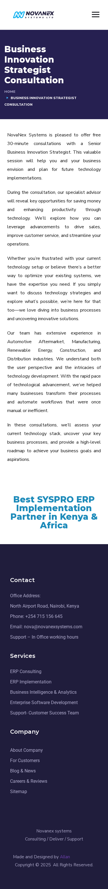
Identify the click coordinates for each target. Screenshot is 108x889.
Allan (65, 857)
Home (9, 91)
